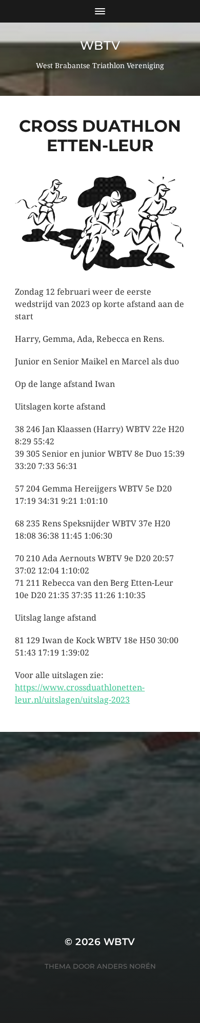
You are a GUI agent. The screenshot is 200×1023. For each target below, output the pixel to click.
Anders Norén (126, 966)
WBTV (100, 45)
